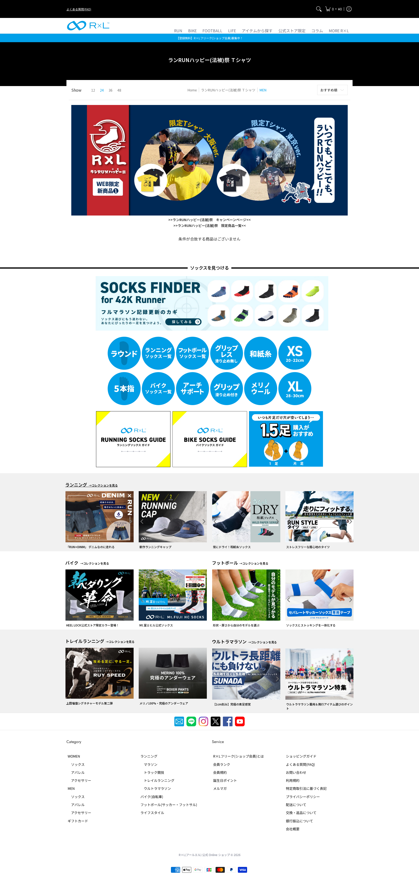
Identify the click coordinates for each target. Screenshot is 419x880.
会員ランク (221, 764)
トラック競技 (152, 772)
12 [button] (93, 90)
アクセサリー (79, 780)
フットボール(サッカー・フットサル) (168, 804)
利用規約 (292, 780)
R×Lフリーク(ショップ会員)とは (238, 756)
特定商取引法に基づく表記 (306, 788)
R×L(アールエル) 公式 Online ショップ (204, 855)
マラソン (148, 764)
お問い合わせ (296, 772)
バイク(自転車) (151, 796)
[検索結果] (319, 9)
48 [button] (119, 90)
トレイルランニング (157, 780)
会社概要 (292, 828)
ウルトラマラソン (155, 788)
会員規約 (220, 772)
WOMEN (74, 756)
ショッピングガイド (301, 756)
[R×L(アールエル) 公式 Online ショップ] (88, 25)
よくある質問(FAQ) (78, 9)
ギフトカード (78, 820)
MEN (71, 788)
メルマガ (220, 788)
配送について (296, 804)
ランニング (148, 756)
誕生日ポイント (225, 780)
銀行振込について (299, 820)
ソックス (76, 764)
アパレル (76, 772)
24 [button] (102, 90)
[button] (333, 9)
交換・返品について (301, 812)
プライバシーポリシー (303, 796)
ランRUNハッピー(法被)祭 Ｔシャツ (228, 90)
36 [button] (111, 90)
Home (192, 90)
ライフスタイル (152, 812)
